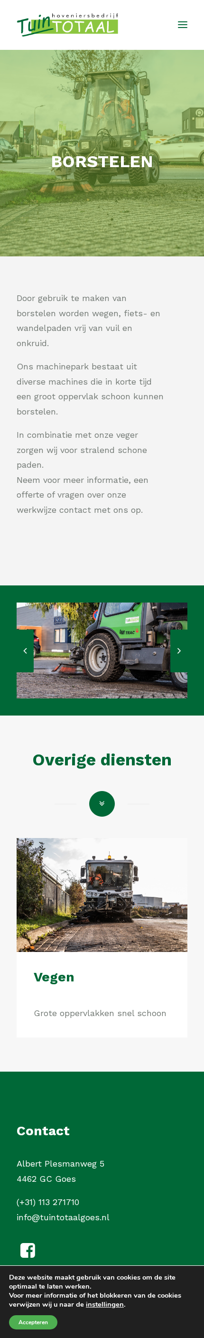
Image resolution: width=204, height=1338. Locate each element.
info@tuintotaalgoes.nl (63, 1217)
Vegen (54, 977)
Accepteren (33, 1322)
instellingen (105, 1304)
